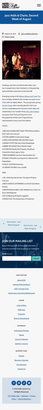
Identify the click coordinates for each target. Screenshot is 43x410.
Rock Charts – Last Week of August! (11, 224)
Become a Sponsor (21, 360)
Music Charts (9, 37)
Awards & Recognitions (21, 284)
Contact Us (21, 369)
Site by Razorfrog (24, 399)
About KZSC (21, 280)
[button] (39, 5)
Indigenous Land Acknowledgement (21, 293)
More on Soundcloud (21, 318)
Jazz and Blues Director (29, 34)
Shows (21, 335)
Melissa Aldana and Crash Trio (29, 96)
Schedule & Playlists (21, 330)
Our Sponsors (21, 364)
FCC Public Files (14, 396)
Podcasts (21, 314)
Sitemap (25, 396)
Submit (36, 258)
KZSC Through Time (21, 289)
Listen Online (21, 305)
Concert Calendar (21, 339)
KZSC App (21, 310)
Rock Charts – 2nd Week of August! (29, 227)
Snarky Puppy (7, 105)
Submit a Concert (21, 344)
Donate (21, 356)
